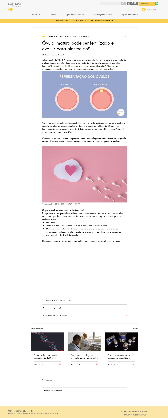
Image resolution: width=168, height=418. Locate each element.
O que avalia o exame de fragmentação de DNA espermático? (45, 356)
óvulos (62, 300)
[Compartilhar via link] (60, 308)
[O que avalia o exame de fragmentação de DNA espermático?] (47, 341)
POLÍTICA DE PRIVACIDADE (135, 415)
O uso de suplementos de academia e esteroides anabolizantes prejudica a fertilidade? (119, 356)
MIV (70, 300)
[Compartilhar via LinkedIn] (54, 308)
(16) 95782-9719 (69, 20)
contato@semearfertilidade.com (104, 20)
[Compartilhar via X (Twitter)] (49, 308)
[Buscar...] (123, 3)
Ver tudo (135, 328)
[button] (36, 14)
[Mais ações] (125, 36)
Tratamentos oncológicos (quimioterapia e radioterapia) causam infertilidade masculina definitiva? (84, 356)
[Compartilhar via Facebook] (43, 308)
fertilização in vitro (50, 300)
